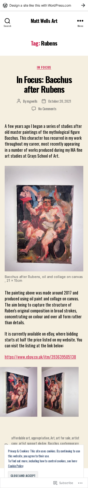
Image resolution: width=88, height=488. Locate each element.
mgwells (32, 101)
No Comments (47, 108)
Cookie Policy (15, 465)
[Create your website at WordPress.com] (44, 5)
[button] (18, 392)
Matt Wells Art (44, 20)
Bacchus (53, 443)
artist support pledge (33, 443)
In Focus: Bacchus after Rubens (44, 84)
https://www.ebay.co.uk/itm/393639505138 (40, 357)
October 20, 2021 (59, 101)
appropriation (40, 437)
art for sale (63, 437)
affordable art (20, 437)
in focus (44, 67)
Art (52, 437)
